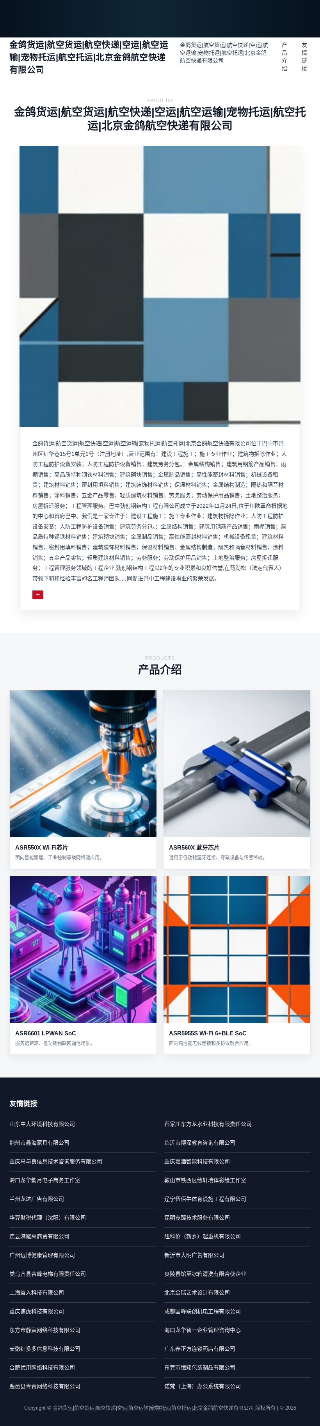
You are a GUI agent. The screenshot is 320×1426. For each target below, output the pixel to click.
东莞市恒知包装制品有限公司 (199, 1367)
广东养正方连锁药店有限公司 (199, 1349)
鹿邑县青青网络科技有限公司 (44, 1386)
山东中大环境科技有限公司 (42, 1124)
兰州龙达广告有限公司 (36, 1199)
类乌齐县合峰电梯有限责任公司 (47, 1274)
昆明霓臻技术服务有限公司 (197, 1217)
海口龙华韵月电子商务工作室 (44, 1180)
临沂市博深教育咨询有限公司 (199, 1143)
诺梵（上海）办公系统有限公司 (202, 1386)
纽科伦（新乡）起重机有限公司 (202, 1236)
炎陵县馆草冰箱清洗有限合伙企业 (205, 1274)
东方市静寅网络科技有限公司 (44, 1330)
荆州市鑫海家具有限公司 (39, 1143)
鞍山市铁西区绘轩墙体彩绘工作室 (205, 1180)
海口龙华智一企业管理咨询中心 (202, 1330)
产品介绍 (284, 56)
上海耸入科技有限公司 (36, 1292)
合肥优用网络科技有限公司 (42, 1367)
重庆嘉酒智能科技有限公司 (197, 1161)
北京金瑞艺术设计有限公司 (197, 1292)
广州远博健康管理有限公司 (42, 1255)
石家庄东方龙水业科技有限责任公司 (208, 1124)
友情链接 (304, 56)
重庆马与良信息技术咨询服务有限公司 (55, 1161)
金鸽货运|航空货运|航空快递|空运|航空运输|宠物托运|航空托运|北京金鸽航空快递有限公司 (224, 53)
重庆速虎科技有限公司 (36, 1311)
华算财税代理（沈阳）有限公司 (47, 1217)
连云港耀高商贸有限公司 (39, 1236)
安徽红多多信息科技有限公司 (44, 1349)
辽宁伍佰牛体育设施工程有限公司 (205, 1199)
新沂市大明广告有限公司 (194, 1255)
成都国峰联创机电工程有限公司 (202, 1311)
